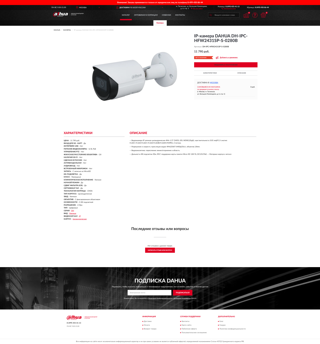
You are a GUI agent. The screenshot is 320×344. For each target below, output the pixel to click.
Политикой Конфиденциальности (160, 298)
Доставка (148, 321)
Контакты (180, 15)
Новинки (166, 15)
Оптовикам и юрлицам (146, 15)
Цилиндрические (80, 219)
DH (72, 211)
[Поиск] (210, 15)
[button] (229, 8)
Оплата (147, 325)
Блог (221, 321)
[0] (263, 15)
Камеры (160, 23)
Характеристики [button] (210, 73)
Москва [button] (214, 83)
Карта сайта (186, 325)
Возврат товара (150, 329)
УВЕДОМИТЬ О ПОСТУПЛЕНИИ (226, 65)
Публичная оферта (189, 329)
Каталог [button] (126, 15)
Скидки (223, 325)
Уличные (72, 213)
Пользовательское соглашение (194, 333)
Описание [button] (241, 73)
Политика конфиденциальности (233, 329)
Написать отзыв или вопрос (160, 250)
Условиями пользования (182, 298)
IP (80, 216)
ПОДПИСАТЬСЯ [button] (183, 293)
